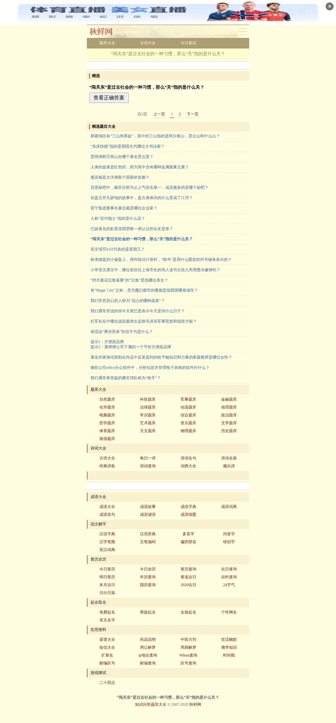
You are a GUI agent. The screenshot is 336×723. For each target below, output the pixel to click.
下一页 (193, 114)
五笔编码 (148, 542)
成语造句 (107, 514)
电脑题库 (107, 415)
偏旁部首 (188, 542)
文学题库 (229, 423)
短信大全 (107, 647)
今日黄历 (188, 43)
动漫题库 (188, 407)
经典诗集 (107, 466)
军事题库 (188, 399)
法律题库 (148, 407)
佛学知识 (229, 647)
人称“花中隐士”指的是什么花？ (118, 218)
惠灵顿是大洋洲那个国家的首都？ (120, 177)
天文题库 (148, 431)
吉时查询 (229, 577)
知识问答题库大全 (151, 704)
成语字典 (188, 506)
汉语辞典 (148, 534)
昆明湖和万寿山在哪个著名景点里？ (122, 157)
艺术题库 (148, 423)
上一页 (159, 114)
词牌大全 (188, 466)
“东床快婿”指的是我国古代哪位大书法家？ (128, 146)
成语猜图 (188, 514)
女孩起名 (188, 612)
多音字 (188, 534)
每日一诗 (148, 458)
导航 (243, 31)
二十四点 (107, 682)
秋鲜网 (105, 31)
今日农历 (148, 569)
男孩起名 (148, 612)
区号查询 (188, 663)
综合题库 (188, 415)
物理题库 (188, 431)
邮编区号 (107, 663)
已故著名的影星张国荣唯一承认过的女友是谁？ (132, 229)
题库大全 (107, 43)
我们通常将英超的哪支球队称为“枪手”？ (126, 378)
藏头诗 (229, 466)
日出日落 (107, 593)
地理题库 (229, 407)
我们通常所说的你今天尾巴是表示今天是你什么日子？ (138, 311)
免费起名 (107, 612)
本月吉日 (107, 585)
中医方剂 (188, 639)
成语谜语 (148, 514)
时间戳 (229, 655)
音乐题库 (188, 423)
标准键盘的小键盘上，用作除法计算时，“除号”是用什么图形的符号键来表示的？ (161, 259)
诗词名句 (188, 458)
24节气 (229, 585)
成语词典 (229, 506)
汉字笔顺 (107, 542)
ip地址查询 (147, 655)
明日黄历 (107, 577)
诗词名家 (229, 458)
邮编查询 (148, 663)
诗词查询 (148, 466)
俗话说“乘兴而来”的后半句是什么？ (122, 332)
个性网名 (229, 612)
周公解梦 (148, 647)
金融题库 (229, 399)
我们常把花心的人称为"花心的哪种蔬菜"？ (128, 301)
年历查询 (148, 577)
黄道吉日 (188, 577)
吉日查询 (229, 569)
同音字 (229, 534)
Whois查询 (188, 655)
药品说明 (148, 639)
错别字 (229, 542)
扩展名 (107, 655)
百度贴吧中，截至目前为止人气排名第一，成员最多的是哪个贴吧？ (150, 187)
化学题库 (107, 407)
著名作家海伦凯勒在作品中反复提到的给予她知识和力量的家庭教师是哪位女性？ (161, 357)
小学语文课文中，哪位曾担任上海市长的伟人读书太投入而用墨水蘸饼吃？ (155, 270)
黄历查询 (188, 569)
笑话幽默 (229, 639)
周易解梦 (188, 647)
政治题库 (229, 415)
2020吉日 (188, 585)
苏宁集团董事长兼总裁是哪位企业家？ (124, 208)
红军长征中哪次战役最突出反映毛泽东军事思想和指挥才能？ (144, 321)
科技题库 (148, 399)
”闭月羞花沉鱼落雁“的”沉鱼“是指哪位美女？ (129, 280)
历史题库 (229, 431)
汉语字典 (107, 534)
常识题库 (148, 415)
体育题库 (107, 431)
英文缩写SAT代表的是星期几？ (118, 249)
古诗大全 (148, 43)
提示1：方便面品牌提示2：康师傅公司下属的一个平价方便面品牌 (131, 344)
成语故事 (148, 506)
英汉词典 (107, 550)
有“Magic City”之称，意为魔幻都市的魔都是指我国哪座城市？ (144, 290)
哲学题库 (107, 423)
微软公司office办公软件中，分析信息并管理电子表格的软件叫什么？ (150, 367)
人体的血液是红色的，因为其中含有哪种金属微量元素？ (140, 167)
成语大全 (107, 506)
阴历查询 (148, 585)
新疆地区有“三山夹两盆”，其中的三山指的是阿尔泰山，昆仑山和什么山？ (155, 136)
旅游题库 (107, 439)
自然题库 (107, 399)
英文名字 (107, 620)
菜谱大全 (107, 639)
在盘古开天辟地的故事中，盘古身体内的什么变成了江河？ (142, 198)
